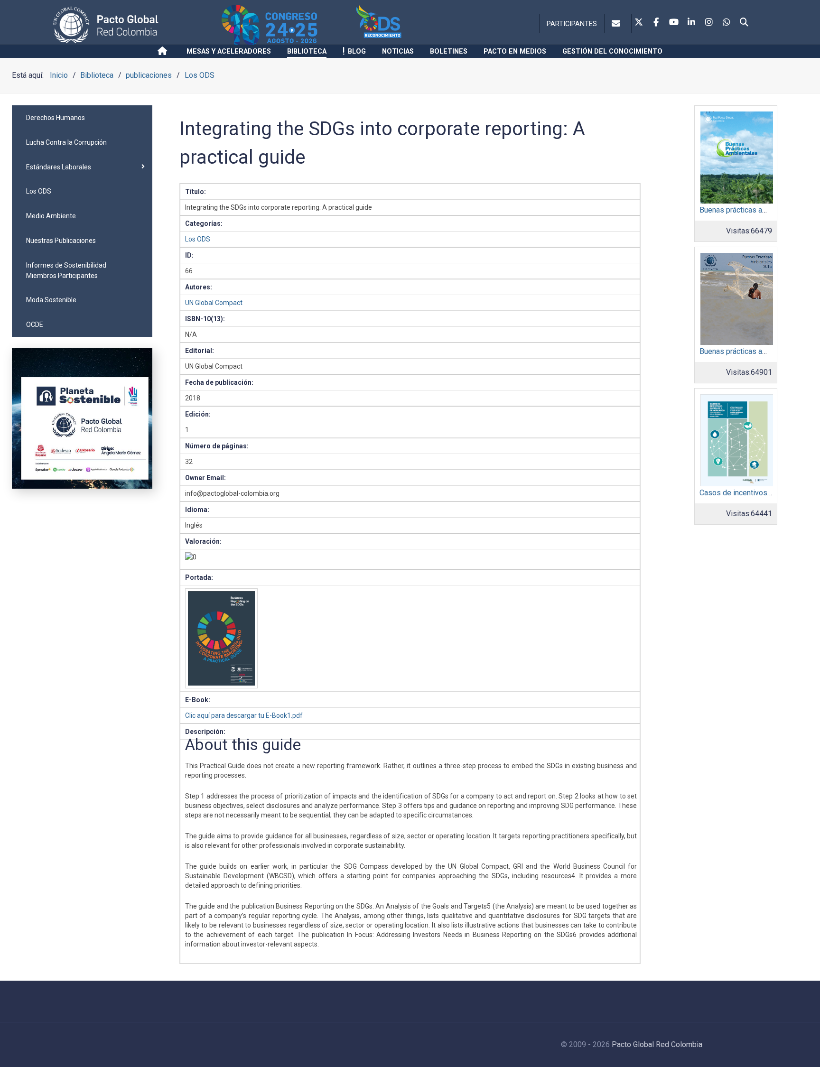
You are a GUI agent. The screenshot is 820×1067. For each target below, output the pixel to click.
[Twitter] (639, 23)
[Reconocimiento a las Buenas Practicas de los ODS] (406, 25)
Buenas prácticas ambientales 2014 (758, 209)
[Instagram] (709, 23)
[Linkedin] (691, 23)
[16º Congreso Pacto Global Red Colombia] (287, 25)
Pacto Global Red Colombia (657, 1044)
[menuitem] (82, 117)
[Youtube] (674, 23)
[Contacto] (618, 23)
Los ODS (197, 239)
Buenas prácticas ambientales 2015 (758, 351)
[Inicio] (164, 51)
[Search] (744, 23)
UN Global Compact (213, 302)
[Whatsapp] (726, 23)
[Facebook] (656, 23)
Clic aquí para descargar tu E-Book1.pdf (244, 715)
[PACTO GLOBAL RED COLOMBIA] (135, 25)
